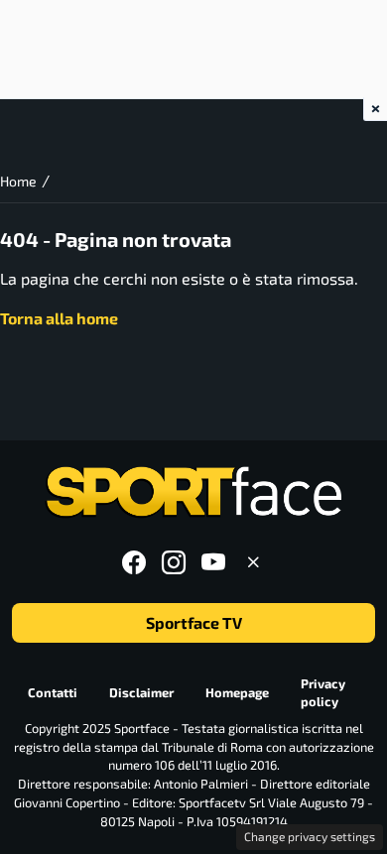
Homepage (237, 692)
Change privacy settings (309, 836)
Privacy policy (323, 692)
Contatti (52, 692)
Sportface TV (194, 622)
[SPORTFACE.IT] (193, 492)
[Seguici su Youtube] (213, 562)
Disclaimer (141, 692)
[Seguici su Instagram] (174, 562)
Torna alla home (59, 317)
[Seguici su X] (253, 562)
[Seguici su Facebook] (134, 562)
